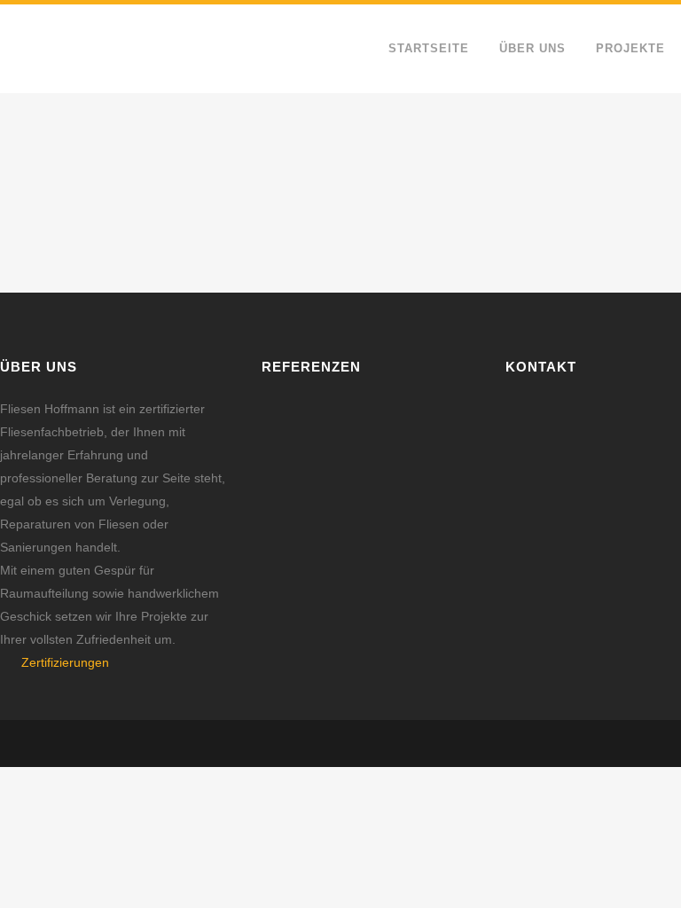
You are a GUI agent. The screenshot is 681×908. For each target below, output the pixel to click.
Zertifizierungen (65, 662)
